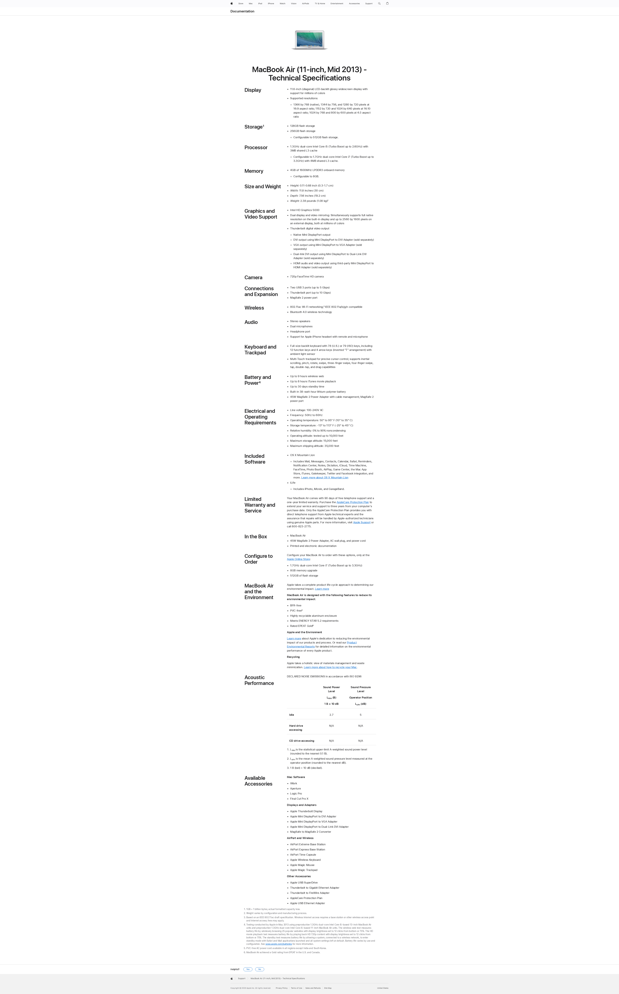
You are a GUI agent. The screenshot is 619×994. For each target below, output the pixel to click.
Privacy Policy (282, 988)
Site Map (328, 988)
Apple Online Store (298, 559)
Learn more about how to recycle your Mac (330, 667)
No (259, 969)
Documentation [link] (242, 11)
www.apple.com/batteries (278, 944)
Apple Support (362, 522)
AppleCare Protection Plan (353, 502)
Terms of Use (296, 988)
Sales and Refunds (313, 988)
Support (241, 978)
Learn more (322, 588)
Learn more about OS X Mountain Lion (324, 477)
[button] (379, 3)
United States (382, 988)
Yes (248, 969)
